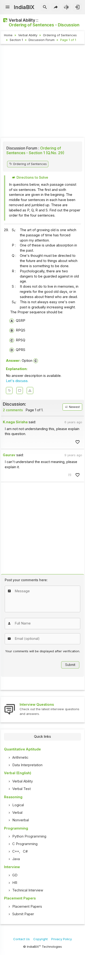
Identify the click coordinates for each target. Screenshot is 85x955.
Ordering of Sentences (60, 35)
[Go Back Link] (9, 390)
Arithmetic (20, 757)
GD (14, 875)
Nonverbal (20, 820)
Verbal (17, 812)
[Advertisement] (42, 91)
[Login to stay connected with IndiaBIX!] (77, 7)
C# (25, 851)
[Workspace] (19, 390)
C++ (15, 851)
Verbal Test (21, 789)
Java (16, 859)
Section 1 (16, 40)
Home (8, 35)
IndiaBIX (24, 7)
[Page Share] (55, 7)
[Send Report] (30, 390)
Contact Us (21, 939)
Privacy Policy (61, 939)
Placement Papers (27, 906)
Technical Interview (27, 890)
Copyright (40, 939)
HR (14, 883)
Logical (18, 805)
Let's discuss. (17, 381)
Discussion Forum (42, 40)
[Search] (45, 7)
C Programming (25, 844)
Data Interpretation (27, 765)
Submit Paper (23, 914)
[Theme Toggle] (66, 7)
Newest (74, 407)
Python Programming (29, 836)
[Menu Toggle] (7, 7)
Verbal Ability (27, 35)
